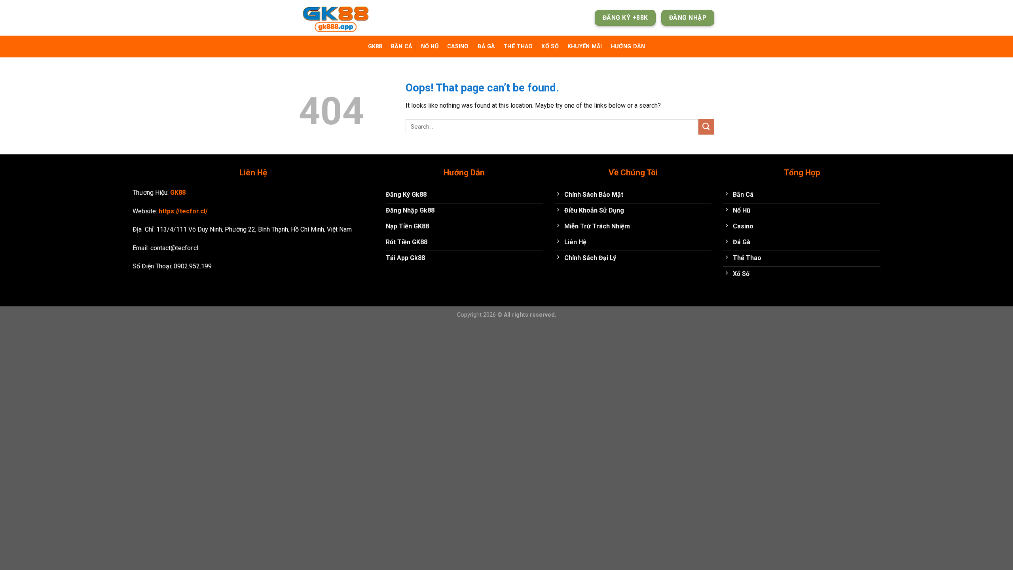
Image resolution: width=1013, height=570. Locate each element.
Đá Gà (486, 46)
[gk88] (338, 18)
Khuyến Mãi (584, 46)
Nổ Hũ (429, 46)
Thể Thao (518, 46)
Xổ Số (549, 46)
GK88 (375, 46)
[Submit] (706, 126)
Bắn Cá (401, 46)
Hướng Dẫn (628, 46)
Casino (458, 46)
